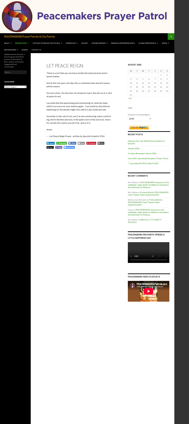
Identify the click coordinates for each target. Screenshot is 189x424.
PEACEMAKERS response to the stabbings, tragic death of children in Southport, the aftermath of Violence (148, 184)
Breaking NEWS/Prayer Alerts (123, 43)
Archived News (10, 50)
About (7, 43)
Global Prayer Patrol (147, 43)
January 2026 (133, 148)
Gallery (84, 43)
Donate (25, 50)
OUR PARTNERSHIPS (98, 43)
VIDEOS (164, 43)
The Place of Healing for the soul (46, 43)
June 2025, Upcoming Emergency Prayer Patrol (148, 158)
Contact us (36, 50)
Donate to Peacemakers (139, 114)
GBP (130, 108)
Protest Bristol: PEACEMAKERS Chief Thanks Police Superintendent (148, 193)
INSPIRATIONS (71, 43)
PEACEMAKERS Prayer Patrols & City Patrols (29, 36)
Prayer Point (21, 43)
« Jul (129, 98)
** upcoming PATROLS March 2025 (143, 163)
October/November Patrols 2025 (142, 153)
